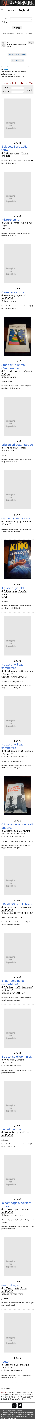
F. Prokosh (9, 987)
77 (12, 1400)
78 (14, 1400)
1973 (18, 521)
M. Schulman (10, 671)
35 (32, 1394)
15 (28, 1392)
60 (13, 1398)
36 (1, 1396)
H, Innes (8, 447)
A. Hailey (8, 1364)
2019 (16, 153)
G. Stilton (8, 153)
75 (8, 1400)
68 (28, 1398)
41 (11, 1396)
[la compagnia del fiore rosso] (17, 1193)
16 (30, 1392)
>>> (25, 1400)
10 (20, 1392)
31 (25, 1394)
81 (20, 1400)
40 (9, 1396)
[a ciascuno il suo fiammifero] (17, 655)
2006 (29, 222)
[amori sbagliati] (17, 1275)
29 (21, 1394)
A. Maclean (9, 521)
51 (29, 1396)
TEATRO (5, 228)
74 (7, 1400)
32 (27, 1394)
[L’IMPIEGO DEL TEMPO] (17, 894)
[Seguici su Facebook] (20, 1407)
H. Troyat (8, 1209)
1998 (19, 295)
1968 (16, 1209)
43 (14, 1396)
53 (32, 1396)
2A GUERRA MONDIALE (13, 833)
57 (7, 1398)
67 (26, 1398)
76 (10, 1400)
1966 (18, 987)
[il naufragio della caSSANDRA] (17, 971)
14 (26, 1392)
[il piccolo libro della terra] (17, 137)
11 (21, 1392)
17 (31, 1392)
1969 (12, 1059)
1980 (15, 907)
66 (24, 1398)
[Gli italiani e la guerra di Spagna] (17, 815)
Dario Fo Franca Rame (15, 222)
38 (5, 1396)
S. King (7, 591)
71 (1, 1400)
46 (20, 1396)
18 (1, 1394)
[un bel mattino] (17, 1119)
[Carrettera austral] (17, 283)
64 (20, 1398)
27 (18, 1394)
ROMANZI (6, 524)
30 (23, 1394)
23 (10, 1394)
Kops (6, 1059)
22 (9, 1394)
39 (7, 1396)
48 (23, 1396)
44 (16, 1396)
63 (18, 1398)
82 (22, 1400)
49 (25, 1396)
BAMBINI (5, 156)
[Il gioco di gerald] (17, 578)
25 (14, 1394)
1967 (20, 671)
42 (12, 1396)
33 (29, 1394)
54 (1, 1398)
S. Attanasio (9, 830)
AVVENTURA (7, 450)
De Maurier (9, 1132)
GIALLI (4, 596)
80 (19, 1400)
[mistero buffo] (17, 210)
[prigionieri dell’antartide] (17, 435)
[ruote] (17, 1352)
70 (32, 1398)
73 (5, 1400)
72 (3, 1400)
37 (3, 1396)
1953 (15, 447)
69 (30, 1398)
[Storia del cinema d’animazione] (17, 355)
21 (7, 1394)
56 (5, 1398)
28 (19, 1394)
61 (14, 1398)
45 (18, 1396)
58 (9, 1398)
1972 (16, 1364)
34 (30, 1394)
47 (21, 1396)
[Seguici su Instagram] (14, 1407)
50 (27, 1396)
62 (16, 1398)
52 (31, 1396)
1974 (20, 371)
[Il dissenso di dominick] (17, 1047)
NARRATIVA (7, 298)
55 (3, 1398)
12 (23, 1392)
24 (12, 1394)
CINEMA (5, 374)
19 (3, 1394)
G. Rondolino (10, 371)
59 (11, 1398)
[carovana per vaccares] (17, 509)
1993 (14, 591)
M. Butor (8, 907)
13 (25, 1392)
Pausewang (10, 295)
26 (16, 1394)
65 (22, 1398)
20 (5, 1394)
